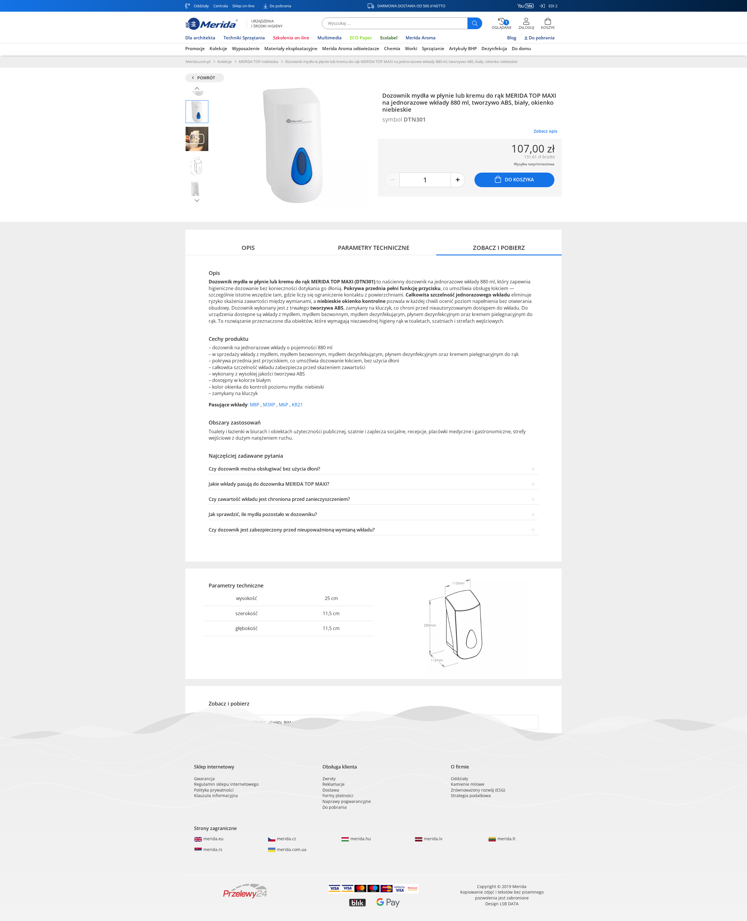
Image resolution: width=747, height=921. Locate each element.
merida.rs (212, 849)
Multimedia (329, 38)
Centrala (220, 5)
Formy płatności (337, 795)
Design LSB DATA (502, 903)
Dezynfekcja (494, 48)
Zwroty (329, 778)
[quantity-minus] (392, 180)
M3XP (269, 404)
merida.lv (432, 838)
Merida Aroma (421, 38)
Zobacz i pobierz (499, 248)
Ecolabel (388, 38)
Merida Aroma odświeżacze (350, 48)
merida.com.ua (291, 849)
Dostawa (330, 790)
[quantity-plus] (458, 180)
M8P (255, 404)
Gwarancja (204, 778)
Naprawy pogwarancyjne (346, 801)
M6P (284, 404)
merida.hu (360, 838)
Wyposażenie (246, 48)
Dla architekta (200, 38)
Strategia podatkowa (471, 795)
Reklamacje (333, 784)
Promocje (195, 48)
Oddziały (201, 5)
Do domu (521, 48)
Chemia (392, 48)
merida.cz (286, 838)
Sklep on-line (243, 5)
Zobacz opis (545, 131)
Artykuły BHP (463, 48)
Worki (411, 48)
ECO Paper (361, 38)
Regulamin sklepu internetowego (226, 784)
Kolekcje (218, 48)
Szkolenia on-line (291, 38)
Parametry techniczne (373, 248)
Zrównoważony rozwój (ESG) (478, 790)
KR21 (297, 404)
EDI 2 (552, 5)
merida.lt (505, 838)
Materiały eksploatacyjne (290, 48)
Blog (511, 38)
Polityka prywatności (214, 790)
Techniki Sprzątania (244, 38)
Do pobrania (280, 5)
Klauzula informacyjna (216, 795)
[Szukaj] (474, 23)
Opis (248, 248)
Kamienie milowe (467, 784)
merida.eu (213, 838)
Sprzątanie (433, 48)
